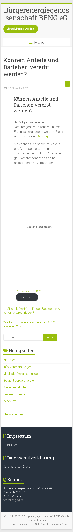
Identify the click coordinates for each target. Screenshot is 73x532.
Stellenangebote (14, 387)
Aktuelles (9, 360)
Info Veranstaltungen (17, 367)
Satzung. (43, 136)
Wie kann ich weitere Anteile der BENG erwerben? (29, 324)
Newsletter (13, 414)
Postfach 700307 (14, 492)
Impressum (10, 444)
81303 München (13, 496)
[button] (36, 106)
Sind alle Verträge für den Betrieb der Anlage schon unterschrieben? (35, 310)
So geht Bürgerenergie (18, 380)
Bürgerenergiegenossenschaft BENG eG (36, 13)
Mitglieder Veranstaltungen (21, 374)
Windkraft (9, 401)
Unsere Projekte (14, 394)
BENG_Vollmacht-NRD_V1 (28, 291)
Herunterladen (26, 297)
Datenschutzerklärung (16, 466)
